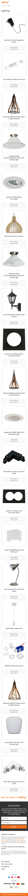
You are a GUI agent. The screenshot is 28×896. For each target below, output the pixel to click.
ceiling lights (18, 839)
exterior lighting (21, 841)
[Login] (16, 2)
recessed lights (7, 840)
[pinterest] (12, 877)
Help (3, 869)
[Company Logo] (5, 2)
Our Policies (5, 861)
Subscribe (14, 827)
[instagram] (15, 877)
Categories (5, 866)
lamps (8, 854)
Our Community (7, 864)
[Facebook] (9, 877)
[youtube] (18, 877)
